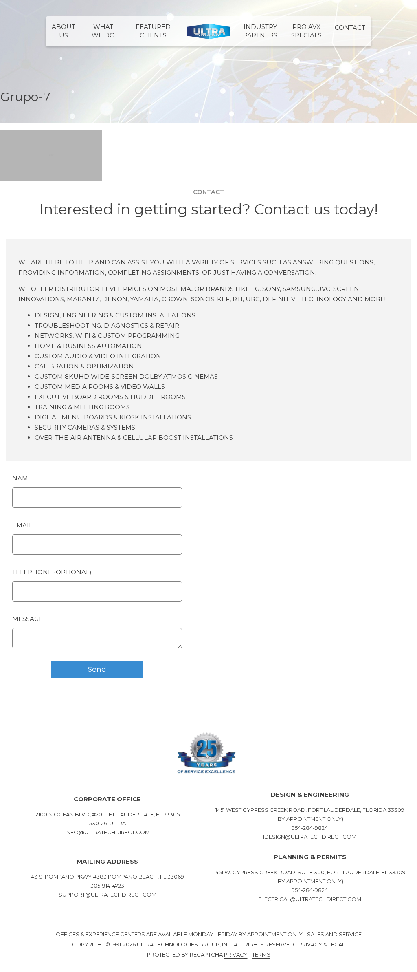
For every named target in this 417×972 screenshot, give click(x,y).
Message (27, 619)
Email (22, 525)
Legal (336, 944)
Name (22, 478)
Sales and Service (334, 934)
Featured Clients (153, 31)
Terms (261, 954)
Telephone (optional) (52, 572)
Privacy (310, 944)
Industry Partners (260, 31)
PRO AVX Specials (306, 31)
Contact (350, 27)
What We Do (103, 31)
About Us (63, 31)
